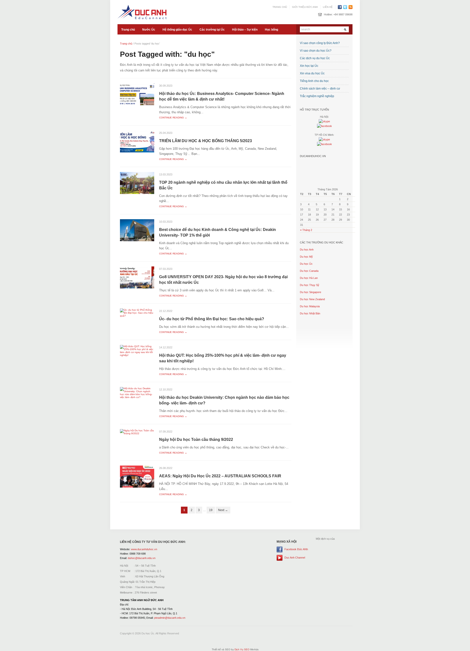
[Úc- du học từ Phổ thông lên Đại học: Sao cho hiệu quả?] (137, 312)
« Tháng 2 (306, 229)
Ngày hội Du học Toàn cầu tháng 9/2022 (196, 439)
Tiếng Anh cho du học (314, 81)
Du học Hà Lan (309, 277)
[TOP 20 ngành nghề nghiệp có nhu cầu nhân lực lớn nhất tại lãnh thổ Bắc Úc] (137, 183)
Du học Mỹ (306, 256)
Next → (223, 510)
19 (210, 510)
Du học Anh (307, 249)
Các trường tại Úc (212, 29)
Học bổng (271, 29)
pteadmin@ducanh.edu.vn (169, 617)
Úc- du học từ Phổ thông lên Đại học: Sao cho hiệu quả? (211, 319)
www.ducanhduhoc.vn (144, 549)
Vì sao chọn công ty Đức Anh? (320, 43)
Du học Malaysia (310, 306)
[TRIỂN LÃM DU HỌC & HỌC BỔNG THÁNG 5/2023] (137, 141)
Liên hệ (328, 7)
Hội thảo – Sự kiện (245, 29)
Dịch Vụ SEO (242, 649)
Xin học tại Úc (309, 66)
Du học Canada (309, 270)
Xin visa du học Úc (312, 73)
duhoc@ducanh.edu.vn (141, 558)
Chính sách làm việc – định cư (320, 88)
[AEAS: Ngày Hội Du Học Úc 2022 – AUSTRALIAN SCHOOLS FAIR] (137, 476)
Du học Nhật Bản (310, 313)
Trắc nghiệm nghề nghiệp (317, 96)
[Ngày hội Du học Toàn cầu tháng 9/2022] (137, 432)
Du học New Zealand (312, 299)
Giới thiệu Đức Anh (305, 7)
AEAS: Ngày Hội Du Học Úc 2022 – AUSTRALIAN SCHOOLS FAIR (220, 476)
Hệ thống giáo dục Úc (177, 29)
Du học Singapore (310, 292)
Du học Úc (306, 263)
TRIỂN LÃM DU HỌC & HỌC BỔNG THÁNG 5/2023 (205, 141)
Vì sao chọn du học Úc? (315, 50)
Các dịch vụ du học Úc (315, 58)
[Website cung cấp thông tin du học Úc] (142, 12)
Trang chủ (279, 7)
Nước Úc (148, 29)
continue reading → (173, 117)
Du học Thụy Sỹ (309, 285)
